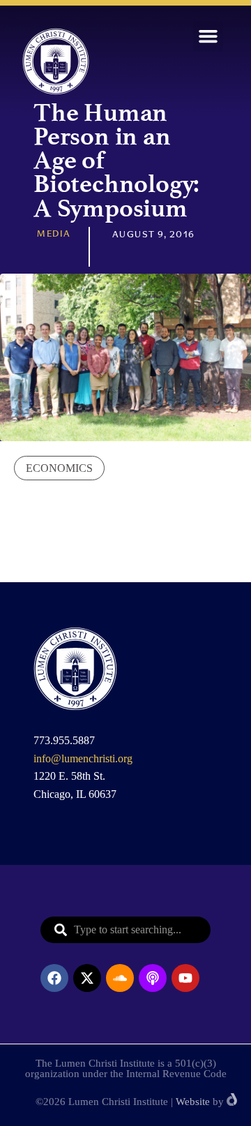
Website (193, 1101)
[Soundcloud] (120, 978)
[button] (208, 36)
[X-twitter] (87, 978)
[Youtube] (185, 978)
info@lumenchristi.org (82, 758)
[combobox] (125, 930)
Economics (59, 468)
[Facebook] (54, 978)
